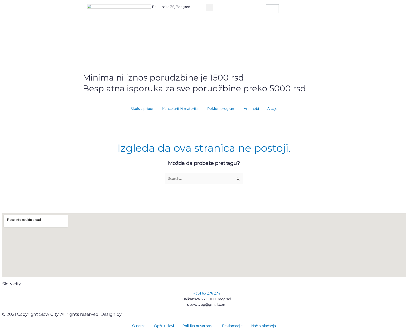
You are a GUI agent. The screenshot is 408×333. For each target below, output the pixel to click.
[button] (209, 7)
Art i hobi (251, 109)
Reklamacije (232, 326)
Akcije (272, 109)
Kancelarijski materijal (180, 109)
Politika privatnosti (198, 326)
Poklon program (221, 109)
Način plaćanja (263, 326)
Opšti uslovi (164, 326)
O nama (139, 326)
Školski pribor (142, 109)
